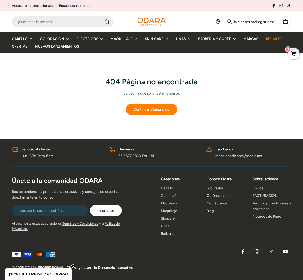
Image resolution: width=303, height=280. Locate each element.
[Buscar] (107, 22)
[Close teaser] (73, 266)
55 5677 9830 (129, 156)
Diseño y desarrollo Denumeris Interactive (100, 268)
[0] (293, 54)
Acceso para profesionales (33, 6)
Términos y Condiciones (80, 223)
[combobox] (63, 21)
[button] (38, 274)
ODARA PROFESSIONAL (45, 268)
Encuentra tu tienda (74, 6)
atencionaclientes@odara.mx (238, 156)
